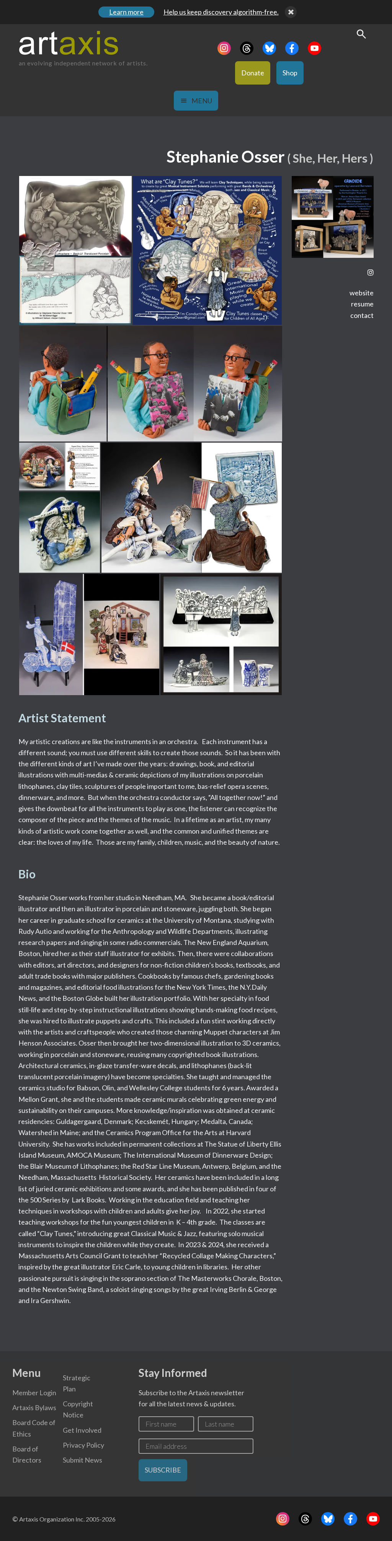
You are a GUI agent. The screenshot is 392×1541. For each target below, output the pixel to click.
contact (362, 315)
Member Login (34, 1392)
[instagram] (371, 272)
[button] (75, 250)
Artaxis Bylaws (34, 1407)
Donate (252, 72)
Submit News (82, 1460)
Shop (290, 72)
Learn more (126, 12)
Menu (201, 100)
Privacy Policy (83, 1445)
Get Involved (82, 1430)
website (362, 292)
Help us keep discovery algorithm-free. (221, 12)
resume (362, 304)
